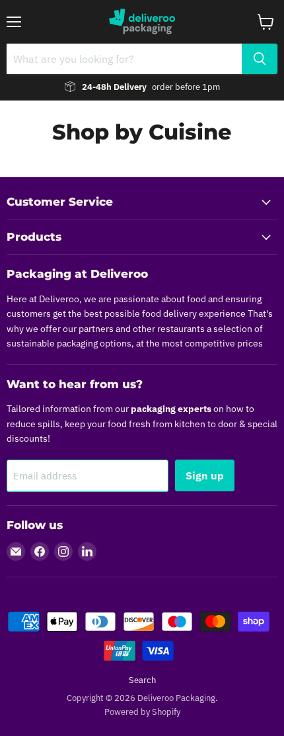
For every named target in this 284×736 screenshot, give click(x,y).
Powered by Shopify (142, 711)
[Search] (259, 59)
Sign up (205, 475)
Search (142, 680)
